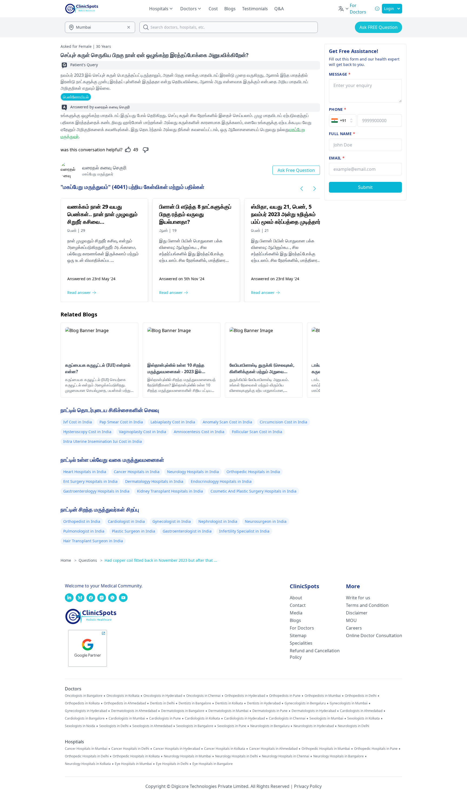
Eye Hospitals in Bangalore (212, 764)
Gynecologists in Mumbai (349, 703)
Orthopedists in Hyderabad (245, 696)
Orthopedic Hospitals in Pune (376, 749)
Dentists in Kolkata (229, 703)
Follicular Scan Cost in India (257, 431)
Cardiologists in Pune (165, 718)
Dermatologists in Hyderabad (314, 711)
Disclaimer (357, 613)
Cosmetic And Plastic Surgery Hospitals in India (253, 491)
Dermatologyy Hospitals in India (154, 481)
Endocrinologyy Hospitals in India (221, 481)
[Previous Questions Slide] (301, 188)
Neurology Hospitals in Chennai (285, 756)
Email (337, 157)
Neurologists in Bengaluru (269, 726)
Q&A (279, 9)
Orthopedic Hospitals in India (253, 471)
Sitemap (298, 635)
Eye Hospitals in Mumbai (133, 764)
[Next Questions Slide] (314, 188)
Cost (213, 9)
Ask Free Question (296, 170)
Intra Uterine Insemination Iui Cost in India (102, 441)
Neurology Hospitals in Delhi (236, 756)
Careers (354, 628)
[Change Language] (344, 8)
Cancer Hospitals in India (136, 471)
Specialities (301, 643)
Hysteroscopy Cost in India (87, 431)
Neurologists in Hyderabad (313, 726)
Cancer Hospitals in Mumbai (86, 749)
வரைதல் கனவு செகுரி (104, 167)
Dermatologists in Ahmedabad (134, 711)
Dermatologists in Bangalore (182, 711)
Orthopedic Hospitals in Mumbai (326, 749)
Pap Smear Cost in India (121, 421)
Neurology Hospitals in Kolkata (88, 764)
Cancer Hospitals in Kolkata (224, 749)
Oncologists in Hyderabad (163, 696)
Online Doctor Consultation (374, 635)
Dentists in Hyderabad (264, 703)
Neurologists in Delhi (353, 726)
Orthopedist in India (81, 521)
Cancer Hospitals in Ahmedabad (273, 749)
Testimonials (255, 9)
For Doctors (302, 628)
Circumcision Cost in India (283, 421)
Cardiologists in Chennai (287, 718)
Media (296, 613)
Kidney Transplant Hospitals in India (170, 491)
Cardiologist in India (126, 521)
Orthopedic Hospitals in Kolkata (136, 756)
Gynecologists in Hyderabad (86, 711)
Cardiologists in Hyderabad (244, 718)
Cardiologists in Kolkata (202, 718)
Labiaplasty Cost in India (173, 421)
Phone (337, 109)
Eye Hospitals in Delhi (172, 764)
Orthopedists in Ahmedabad (125, 703)
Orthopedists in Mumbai (323, 696)
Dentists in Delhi (162, 703)
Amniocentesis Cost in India (199, 431)
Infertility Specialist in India (244, 531)
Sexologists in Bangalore (194, 726)
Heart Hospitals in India (84, 471)
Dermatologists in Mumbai (228, 711)
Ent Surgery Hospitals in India (90, 481)
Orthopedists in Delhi (360, 696)
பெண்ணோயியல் (76, 96)
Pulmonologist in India (83, 531)
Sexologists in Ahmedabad (152, 726)
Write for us (358, 598)
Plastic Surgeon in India (133, 531)
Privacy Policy (308, 786)
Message (340, 74)
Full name (342, 133)
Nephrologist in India (217, 521)
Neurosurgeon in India (265, 521)
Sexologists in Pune (231, 726)
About (296, 598)
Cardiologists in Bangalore (85, 718)
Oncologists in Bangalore (83, 696)
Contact (298, 605)
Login (389, 8)
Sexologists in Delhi (113, 726)
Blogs (230, 9)
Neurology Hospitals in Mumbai (187, 756)
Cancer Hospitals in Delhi (130, 749)
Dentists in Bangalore (195, 703)
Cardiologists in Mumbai (127, 718)
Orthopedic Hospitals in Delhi (87, 756)
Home (68, 560)
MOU (351, 620)
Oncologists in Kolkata (122, 696)
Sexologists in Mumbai (326, 718)
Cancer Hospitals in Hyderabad (176, 749)
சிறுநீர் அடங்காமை (118, 247)
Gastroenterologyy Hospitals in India (96, 491)
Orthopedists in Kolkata (82, 703)
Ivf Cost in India (77, 421)
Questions (90, 560)
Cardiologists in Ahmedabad (361, 711)
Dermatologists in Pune (270, 711)
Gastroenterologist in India (187, 531)
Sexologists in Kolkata (363, 718)
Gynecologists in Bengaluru (305, 703)
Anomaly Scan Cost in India (227, 421)
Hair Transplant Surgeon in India (93, 540)
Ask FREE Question (378, 27)
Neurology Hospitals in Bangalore (338, 756)
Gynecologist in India (171, 521)
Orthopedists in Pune (285, 696)
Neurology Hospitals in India (193, 471)
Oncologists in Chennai (203, 696)
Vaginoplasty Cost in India (142, 431)
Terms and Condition (367, 605)
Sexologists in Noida (80, 726)
